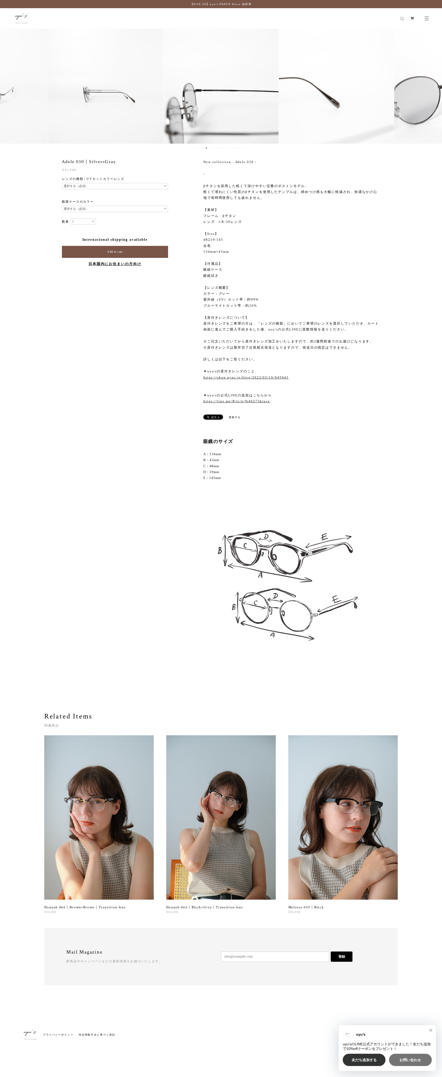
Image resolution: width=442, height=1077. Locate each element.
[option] (105, 86)
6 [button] (213, 147)
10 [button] (226, 147)
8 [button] (219, 147)
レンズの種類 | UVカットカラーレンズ (93, 179)
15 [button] (243, 147)
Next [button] (434, 86)
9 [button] (223, 147)
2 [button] (199, 147)
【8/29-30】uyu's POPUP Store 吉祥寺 (221, 4)
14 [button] (239, 147)
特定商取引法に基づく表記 (97, 1034)
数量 (65, 221)
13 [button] (236, 147)
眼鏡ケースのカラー (78, 201)
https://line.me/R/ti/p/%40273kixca (236, 401)
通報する (235, 417)
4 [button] (206, 147)
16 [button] (246, 147)
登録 (341, 956)
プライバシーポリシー (58, 1034)
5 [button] (209, 147)
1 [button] (196, 147)
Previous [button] (7, 86)
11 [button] (229, 147)
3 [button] (203, 147)
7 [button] (216, 147)
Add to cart (115, 252)
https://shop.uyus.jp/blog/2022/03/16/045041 (246, 377)
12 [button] (233, 147)
